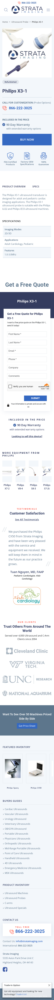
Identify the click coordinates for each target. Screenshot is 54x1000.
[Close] (49, 985)
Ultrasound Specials (15, 907)
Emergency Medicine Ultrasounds (23, 868)
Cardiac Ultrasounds (16, 809)
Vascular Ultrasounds (16, 814)
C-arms (9, 903)
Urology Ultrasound (15, 819)
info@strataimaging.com (29, 941)
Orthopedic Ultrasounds (18, 843)
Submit (35, 398)
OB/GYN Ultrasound (15, 828)
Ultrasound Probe (19, 21)
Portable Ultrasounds (16, 833)
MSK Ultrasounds (14, 873)
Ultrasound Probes (15, 898)
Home (5, 21)
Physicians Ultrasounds (17, 838)
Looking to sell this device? (27, 436)
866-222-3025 (29, 2)
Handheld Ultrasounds (17, 858)
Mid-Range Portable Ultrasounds (22, 848)
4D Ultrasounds (13, 863)
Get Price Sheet (27, 725)
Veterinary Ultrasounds (17, 823)
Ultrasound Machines (16, 893)
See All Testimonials (27, 519)
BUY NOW (27, 139)
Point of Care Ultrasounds (19, 853)
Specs (35, 186)
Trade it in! (21, 994)
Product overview (13, 186)
